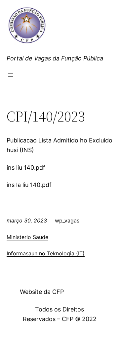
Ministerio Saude (27, 237)
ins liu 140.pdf (26, 167)
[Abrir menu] (11, 75)
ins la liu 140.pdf (29, 184)
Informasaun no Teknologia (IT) (46, 253)
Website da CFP (42, 291)
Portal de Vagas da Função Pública (55, 58)
